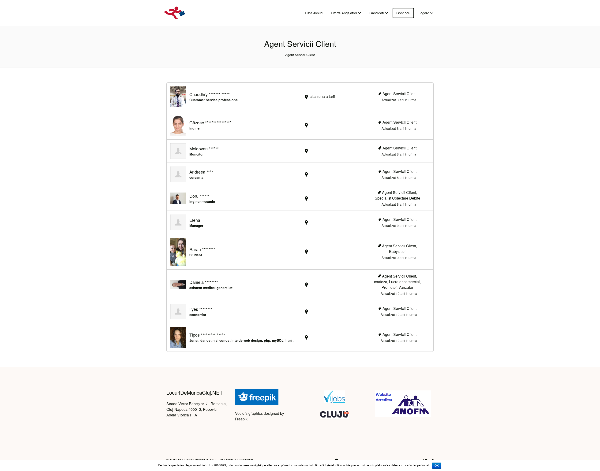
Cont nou (403, 12)
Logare (424, 12)
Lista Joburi (313, 12)
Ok (437, 465)
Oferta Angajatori (344, 12)
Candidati (376, 12)
